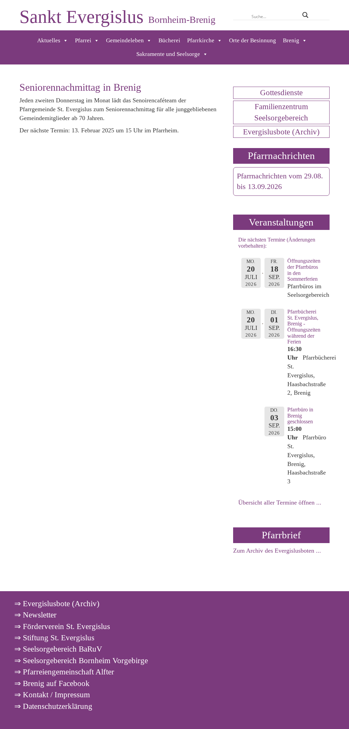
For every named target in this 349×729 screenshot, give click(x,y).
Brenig (291, 40)
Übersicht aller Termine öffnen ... (279, 502)
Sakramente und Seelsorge (168, 54)
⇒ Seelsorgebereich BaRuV (58, 648)
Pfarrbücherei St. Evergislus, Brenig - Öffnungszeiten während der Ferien (303, 327)
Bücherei (169, 40)
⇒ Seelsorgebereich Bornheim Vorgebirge (81, 660)
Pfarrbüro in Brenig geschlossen (300, 415)
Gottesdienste (281, 92)
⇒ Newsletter (35, 614)
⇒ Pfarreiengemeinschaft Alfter (64, 671)
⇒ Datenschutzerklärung (53, 706)
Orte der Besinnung (252, 40)
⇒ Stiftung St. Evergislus (54, 637)
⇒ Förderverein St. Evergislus (62, 626)
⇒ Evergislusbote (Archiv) (57, 603)
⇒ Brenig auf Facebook (52, 683)
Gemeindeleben (125, 40)
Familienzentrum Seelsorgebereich (281, 112)
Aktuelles (48, 40)
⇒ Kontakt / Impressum (52, 694)
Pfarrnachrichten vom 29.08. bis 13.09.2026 (280, 181)
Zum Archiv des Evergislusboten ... (277, 550)
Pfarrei (83, 40)
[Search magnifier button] (305, 15)
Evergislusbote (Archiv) (281, 131)
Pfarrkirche (200, 40)
